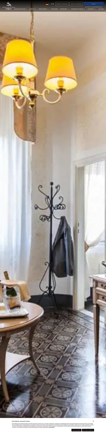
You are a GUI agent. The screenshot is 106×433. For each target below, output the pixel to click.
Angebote (90, 9)
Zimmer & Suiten (19, 9)
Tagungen (54, 9)
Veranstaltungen (77, 9)
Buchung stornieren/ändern (93, 7)
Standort (63, 9)
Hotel (7, 9)
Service (32, 9)
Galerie (101, 9)
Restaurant (43, 9)
